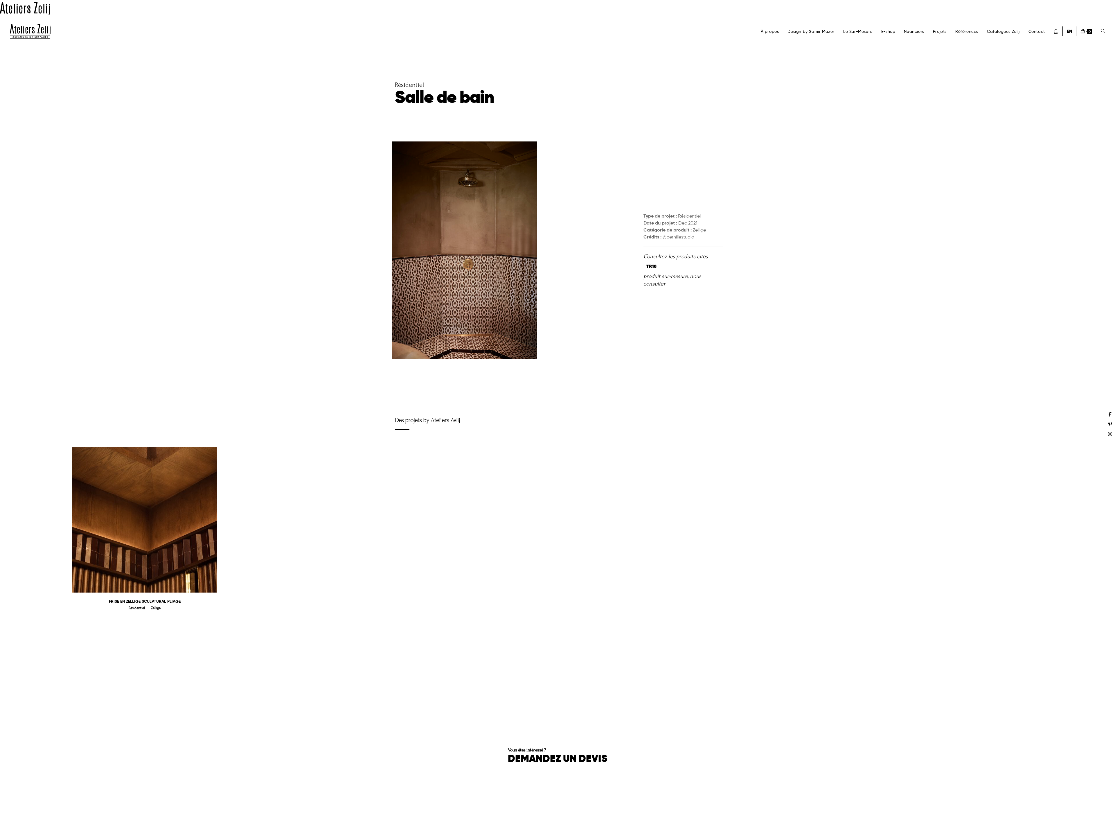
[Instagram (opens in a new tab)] (1110, 434)
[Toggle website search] (1103, 31)
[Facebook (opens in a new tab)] (1110, 414)
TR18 (651, 266)
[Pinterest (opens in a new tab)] (1110, 424)
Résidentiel (689, 216)
